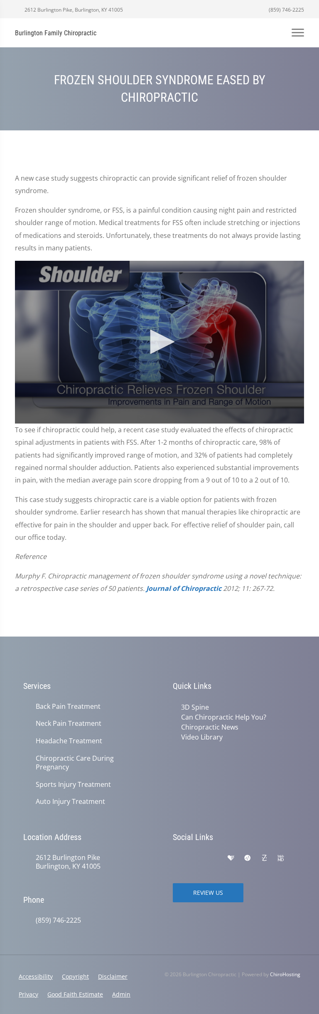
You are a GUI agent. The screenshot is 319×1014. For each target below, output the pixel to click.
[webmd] (280, 858)
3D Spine (195, 707)
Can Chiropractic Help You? (223, 717)
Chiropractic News (209, 727)
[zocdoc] (264, 858)
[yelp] (213, 858)
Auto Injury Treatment (70, 801)
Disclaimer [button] (113, 976)
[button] (159, 341)
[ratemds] (247, 858)
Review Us (208, 892)
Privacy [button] (28, 994)
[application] (159, 342)
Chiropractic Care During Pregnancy (75, 763)
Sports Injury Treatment (73, 784)
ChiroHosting (285, 974)
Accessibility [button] (36, 976)
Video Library (202, 737)
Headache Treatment (69, 741)
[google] (177, 858)
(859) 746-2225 (285, 9)
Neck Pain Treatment (68, 723)
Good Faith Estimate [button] (75, 994)
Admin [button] (121, 994)
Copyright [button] (75, 976)
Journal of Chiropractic (183, 588)
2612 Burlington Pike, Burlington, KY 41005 (73, 9)
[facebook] (195, 858)
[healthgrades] (231, 858)
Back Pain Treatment (68, 706)
